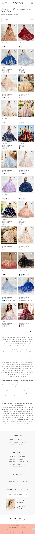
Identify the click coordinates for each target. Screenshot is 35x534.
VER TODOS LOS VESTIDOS (17, 439)
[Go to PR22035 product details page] (9, 209)
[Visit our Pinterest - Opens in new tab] (15, 519)
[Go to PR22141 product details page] (9, 57)
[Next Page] (33, 331)
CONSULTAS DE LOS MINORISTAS (17, 481)
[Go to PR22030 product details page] (26, 133)
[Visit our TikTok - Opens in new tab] (25, 519)
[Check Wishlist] (32, 3)
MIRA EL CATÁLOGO (17, 444)
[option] (9, 35)
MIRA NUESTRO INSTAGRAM (17, 442)
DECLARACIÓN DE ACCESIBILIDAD (17, 462)
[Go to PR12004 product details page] (26, 83)
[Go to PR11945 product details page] (26, 311)
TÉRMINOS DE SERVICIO (17, 456)
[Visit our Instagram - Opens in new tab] (20, 519)
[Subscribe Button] (26, 494)
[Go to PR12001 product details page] (26, 108)
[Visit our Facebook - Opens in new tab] (10, 519)
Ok (33, 529)
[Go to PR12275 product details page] (9, 260)
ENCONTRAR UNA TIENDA (18, 464)
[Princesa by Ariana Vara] (17, 3)
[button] (6, 3)
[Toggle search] (28, 3)
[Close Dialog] (1, 529)
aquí (25, 532)
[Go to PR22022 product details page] (9, 235)
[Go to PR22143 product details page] (9, 311)
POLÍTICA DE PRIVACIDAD (17, 459)
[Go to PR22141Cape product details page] (26, 260)
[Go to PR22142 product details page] (9, 32)
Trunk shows (17, 467)
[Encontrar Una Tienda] (2, 3)
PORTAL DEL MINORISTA (17, 479)
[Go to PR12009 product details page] (9, 159)
